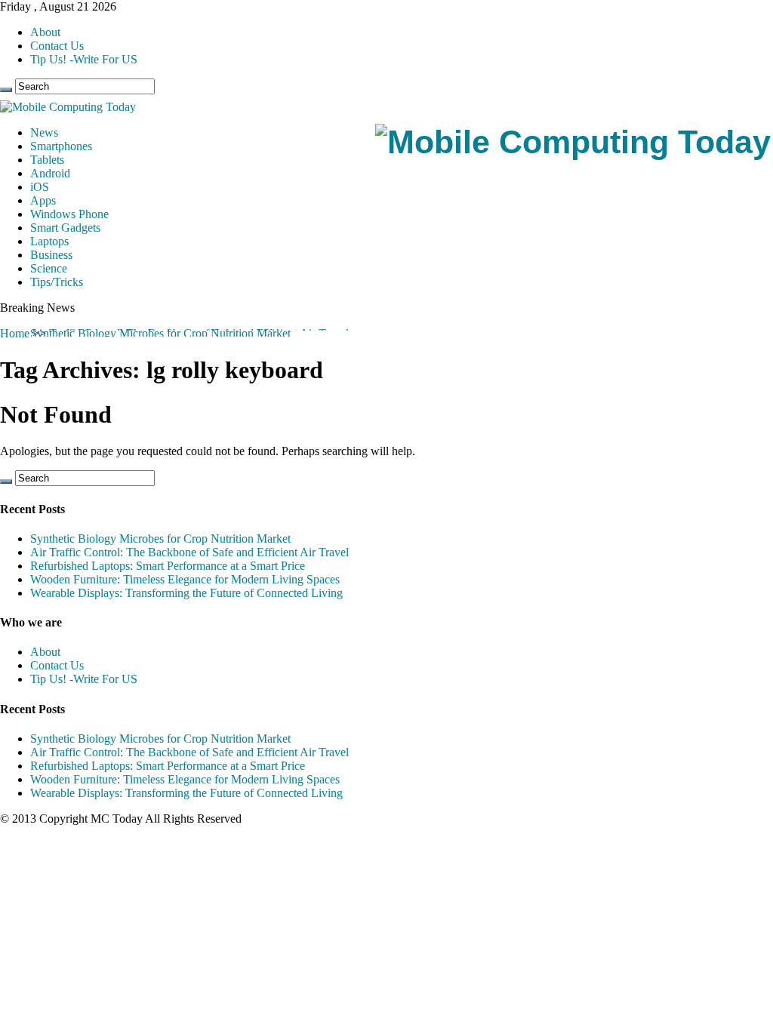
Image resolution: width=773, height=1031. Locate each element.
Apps (43, 200)
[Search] (6, 90)
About (45, 32)
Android (50, 173)
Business (51, 254)
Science (48, 268)
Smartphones (61, 146)
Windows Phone (69, 214)
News (44, 132)
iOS (39, 186)
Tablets (47, 159)
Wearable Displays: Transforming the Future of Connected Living (186, 592)
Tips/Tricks (56, 281)
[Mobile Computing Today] (573, 142)
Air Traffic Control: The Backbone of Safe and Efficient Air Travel (189, 552)
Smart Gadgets (65, 227)
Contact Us (57, 45)
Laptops (49, 241)
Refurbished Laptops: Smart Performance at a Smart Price (167, 565)
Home (14, 333)
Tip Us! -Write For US (83, 59)
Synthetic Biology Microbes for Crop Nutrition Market (160, 333)
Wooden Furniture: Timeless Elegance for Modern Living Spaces (185, 579)
